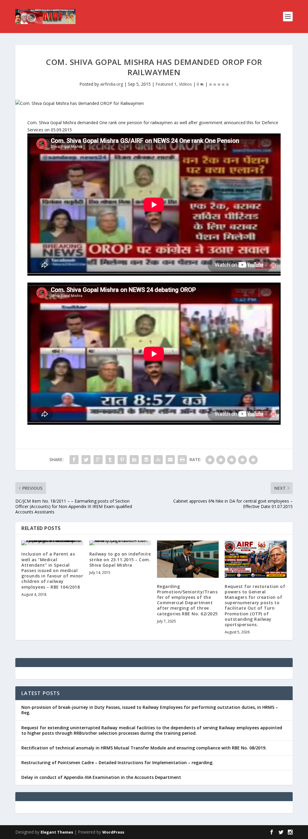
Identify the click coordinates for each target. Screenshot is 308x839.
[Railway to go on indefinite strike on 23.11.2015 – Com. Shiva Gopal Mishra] (120, 542)
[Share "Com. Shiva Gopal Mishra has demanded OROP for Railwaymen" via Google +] (98, 460)
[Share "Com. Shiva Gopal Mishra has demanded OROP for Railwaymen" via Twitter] (86, 460)
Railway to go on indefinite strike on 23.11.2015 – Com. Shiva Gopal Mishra (120, 559)
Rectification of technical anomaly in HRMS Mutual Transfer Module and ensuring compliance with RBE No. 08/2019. (143, 748)
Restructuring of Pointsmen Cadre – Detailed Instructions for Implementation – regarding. (117, 762)
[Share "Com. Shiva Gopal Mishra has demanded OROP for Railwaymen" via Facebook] (74, 460)
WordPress (113, 832)
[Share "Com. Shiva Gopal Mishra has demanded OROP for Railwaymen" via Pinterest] (122, 460)
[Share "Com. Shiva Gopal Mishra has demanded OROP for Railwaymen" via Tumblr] (110, 460)
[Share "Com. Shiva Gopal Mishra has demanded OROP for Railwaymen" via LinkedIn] (134, 460)
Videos (185, 84)
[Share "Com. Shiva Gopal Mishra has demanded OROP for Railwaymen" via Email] (170, 460)
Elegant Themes (57, 832)
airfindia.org (111, 84)
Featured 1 (166, 84)
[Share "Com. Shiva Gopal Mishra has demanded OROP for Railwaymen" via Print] (182, 460)
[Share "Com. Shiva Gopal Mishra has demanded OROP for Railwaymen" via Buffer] (146, 460)
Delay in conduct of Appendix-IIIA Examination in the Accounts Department (101, 777)
